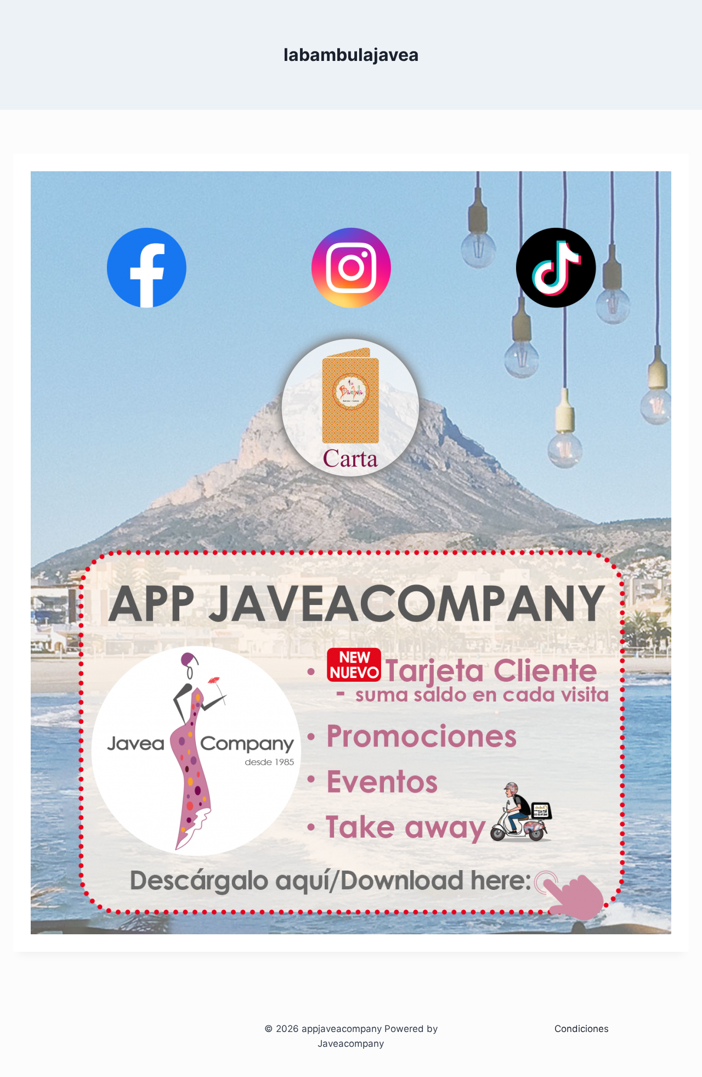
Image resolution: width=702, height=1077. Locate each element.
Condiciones (581, 1028)
